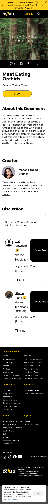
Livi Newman (21, 243)
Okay (39, 493)
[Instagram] (5, 457)
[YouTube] (20, 457)
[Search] (38, 14)
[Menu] (43, 14)
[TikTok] (10, 457)
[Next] (42, 5)
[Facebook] (15, 457)
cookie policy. (12, 499)
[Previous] (2, 5)
